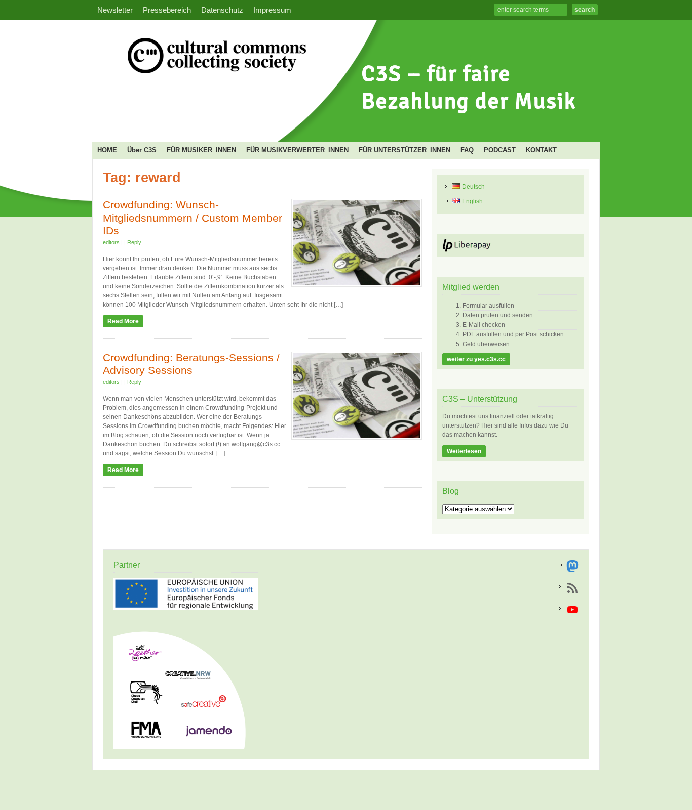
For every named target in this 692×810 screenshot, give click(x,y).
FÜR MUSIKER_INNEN (201, 150)
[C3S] (343, 124)
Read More (123, 321)
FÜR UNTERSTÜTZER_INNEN (404, 150)
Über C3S (142, 150)
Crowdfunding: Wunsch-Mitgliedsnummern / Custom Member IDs (192, 218)
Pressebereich (167, 10)
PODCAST (500, 150)
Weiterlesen (464, 451)
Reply (134, 242)
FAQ (467, 150)
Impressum (272, 10)
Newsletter (115, 10)
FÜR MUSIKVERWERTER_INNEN (297, 150)
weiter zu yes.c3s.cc (476, 359)
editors (111, 242)
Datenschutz (222, 10)
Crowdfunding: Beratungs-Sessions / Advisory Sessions (191, 364)
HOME (107, 150)
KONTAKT (541, 150)
